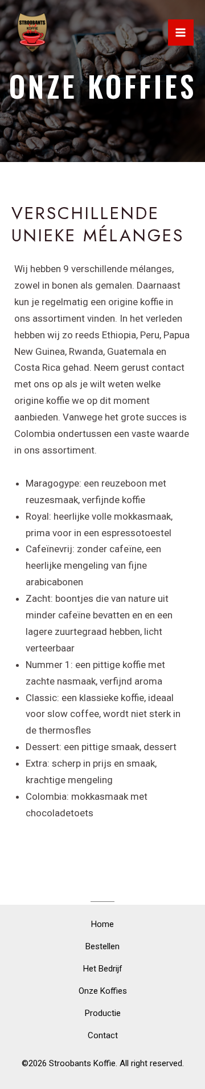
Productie (103, 1013)
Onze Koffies (103, 991)
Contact (103, 1035)
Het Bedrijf (102, 968)
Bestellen (102, 946)
